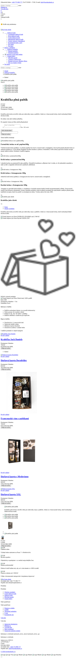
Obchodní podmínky (10, 611)
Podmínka (4, 303)
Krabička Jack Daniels (11, 339)
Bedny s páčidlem (9, 47)
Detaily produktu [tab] (9, 208)
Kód (2, 300)
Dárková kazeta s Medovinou (14, 476)
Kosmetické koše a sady (15, 43)
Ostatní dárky (9, 56)
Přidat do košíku (5, 134)
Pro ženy (10, 46)
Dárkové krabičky (11, 49)
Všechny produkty (9, 592)
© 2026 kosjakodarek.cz (8, 651)
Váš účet (3, 618)
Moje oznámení (9, 629)
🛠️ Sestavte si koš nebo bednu (13, 54)
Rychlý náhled (5, 335)
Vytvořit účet (4, 9)
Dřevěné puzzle (12, 58)
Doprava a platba (9, 608)
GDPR (6, 610)
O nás (6, 613)
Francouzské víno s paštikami (15, 418)
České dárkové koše (14, 38)
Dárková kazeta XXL (11, 494)
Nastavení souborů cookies (12, 631)
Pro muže (11, 44)
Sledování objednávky (11, 624)
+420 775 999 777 (16, 2)
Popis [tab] (6, 207)
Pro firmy (7, 64)
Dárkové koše (10, 33)
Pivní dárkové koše (13, 36)
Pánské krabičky (13, 51)
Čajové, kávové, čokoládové (16, 41)
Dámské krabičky (13, 52)
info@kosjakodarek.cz (47, 2)
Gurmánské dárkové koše (15, 34)
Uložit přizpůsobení (6, 130)
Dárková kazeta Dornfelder (14, 360)
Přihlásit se (4, 7)
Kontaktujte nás (9, 615)
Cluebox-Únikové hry (14, 59)
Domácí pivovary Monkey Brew (17, 61)
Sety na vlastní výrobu (14, 63)
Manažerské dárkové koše (15, 39)
